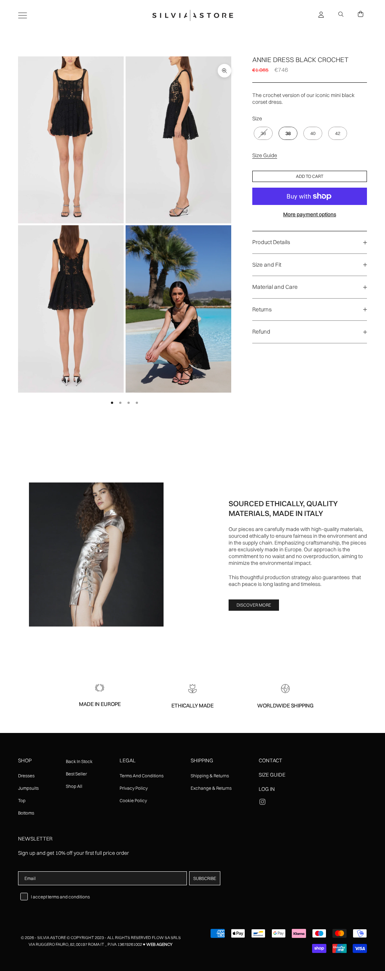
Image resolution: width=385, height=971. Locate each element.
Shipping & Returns (210, 775)
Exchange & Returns (211, 788)
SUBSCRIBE (204, 878)
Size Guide (264, 155)
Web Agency (159, 944)
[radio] (262, 133)
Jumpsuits (28, 788)
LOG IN (267, 789)
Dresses (26, 775)
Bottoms (26, 813)
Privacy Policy (134, 788)
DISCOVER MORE (253, 605)
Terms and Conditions (142, 775)
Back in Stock (79, 761)
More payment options (309, 214)
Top (22, 800)
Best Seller (76, 774)
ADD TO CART (309, 176)
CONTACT (270, 760)
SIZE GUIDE (272, 774)
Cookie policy (133, 800)
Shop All (74, 786)
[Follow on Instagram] (262, 802)
